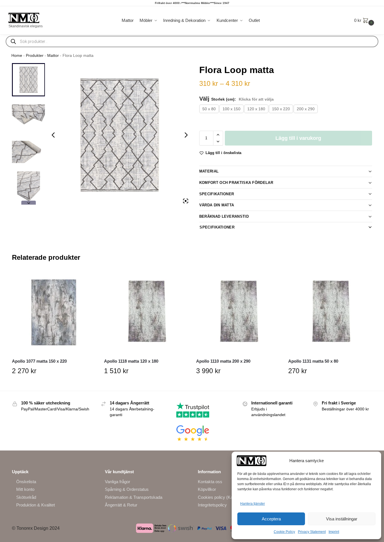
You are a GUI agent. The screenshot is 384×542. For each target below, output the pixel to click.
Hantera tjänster (252, 504)
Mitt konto (25, 489)
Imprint (334, 532)
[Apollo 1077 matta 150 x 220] (54, 312)
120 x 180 (256, 109)
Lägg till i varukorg (298, 138)
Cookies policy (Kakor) (219, 497)
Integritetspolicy (212, 504)
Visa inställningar (341, 518)
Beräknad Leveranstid (224, 216)
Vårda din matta (216, 205)
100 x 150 (231, 109)
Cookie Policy (284, 532)
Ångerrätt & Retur (121, 504)
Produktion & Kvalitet (35, 504)
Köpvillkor (207, 489)
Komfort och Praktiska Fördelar (236, 182)
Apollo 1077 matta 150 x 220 (39, 361)
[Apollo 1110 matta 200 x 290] (238, 312)
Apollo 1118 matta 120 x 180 (131, 361)
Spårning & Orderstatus (127, 489)
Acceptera (271, 518)
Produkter (34, 55)
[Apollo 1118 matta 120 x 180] (146, 312)
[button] (364, 20)
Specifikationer (216, 194)
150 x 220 (281, 109)
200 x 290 (306, 109)
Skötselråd (26, 497)
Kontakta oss (210, 481)
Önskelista (26, 481)
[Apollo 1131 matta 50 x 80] (330, 312)
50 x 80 (209, 109)
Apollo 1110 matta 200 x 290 (223, 361)
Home (16, 55)
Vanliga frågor (117, 481)
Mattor (53, 55)
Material (209, 171)
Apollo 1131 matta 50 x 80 (313, 361)
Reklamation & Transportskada (133, 497)
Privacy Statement (312, 532)
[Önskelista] (87, 279)
